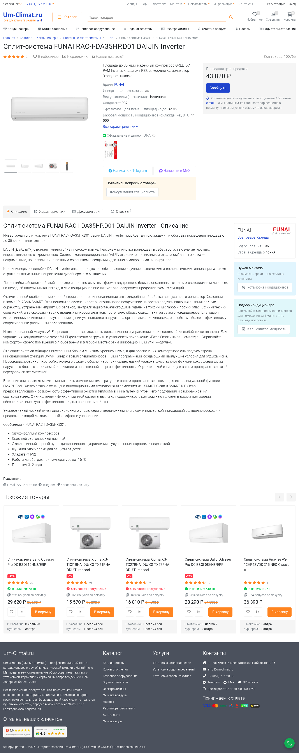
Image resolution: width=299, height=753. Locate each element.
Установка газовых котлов (172, 676)
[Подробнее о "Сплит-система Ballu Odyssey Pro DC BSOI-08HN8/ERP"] (208, 533)
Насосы (108, 702)
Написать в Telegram (130, 171)
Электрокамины (114, 689)
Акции (145, 4)
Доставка (160, 4)
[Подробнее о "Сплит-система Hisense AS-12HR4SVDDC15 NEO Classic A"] (268, 533)
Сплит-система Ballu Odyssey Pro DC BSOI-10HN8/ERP (30, 562)
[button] (67, 17)
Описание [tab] (19, 211)
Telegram (48, 485)
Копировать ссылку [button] (75, 485)
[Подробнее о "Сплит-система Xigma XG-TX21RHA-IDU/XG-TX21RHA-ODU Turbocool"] (90, 533)
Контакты (246, 4)
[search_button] (231, 17)
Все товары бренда (253, 237)
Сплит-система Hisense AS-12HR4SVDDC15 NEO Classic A (266, 564)
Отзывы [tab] (124, 211)
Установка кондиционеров (172, 663)
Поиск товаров (101, 18)
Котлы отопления (115, 669)
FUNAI (119, 85)
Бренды (131, 4)
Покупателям (197, 4)
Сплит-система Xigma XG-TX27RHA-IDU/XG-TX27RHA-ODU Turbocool (148, 564)
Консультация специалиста (132, 192)
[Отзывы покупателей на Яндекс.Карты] (17, 732)
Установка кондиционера (267, 287)
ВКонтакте (29, 485)
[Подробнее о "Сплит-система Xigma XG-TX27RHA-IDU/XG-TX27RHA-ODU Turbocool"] (149, 533)
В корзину (43, 612)
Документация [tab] (90, 211)
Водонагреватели (115, 682)
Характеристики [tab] (52, 211)
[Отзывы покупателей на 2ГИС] (50, 732)
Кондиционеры (114, 663)
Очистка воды (113, 721)
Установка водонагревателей (174, 669)
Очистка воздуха (115, 695)
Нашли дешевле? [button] (109, 57)
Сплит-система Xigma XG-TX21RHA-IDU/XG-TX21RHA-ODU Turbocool (89, 564)
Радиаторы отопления (119, 708)
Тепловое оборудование (120, 676)
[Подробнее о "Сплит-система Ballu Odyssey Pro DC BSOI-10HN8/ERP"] (31, 533)
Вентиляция (111, 715)
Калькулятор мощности (266, 329)
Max (231, 682)
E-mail (11, 485)
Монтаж (176, 4)
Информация (223, 4)
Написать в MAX (177, 171)
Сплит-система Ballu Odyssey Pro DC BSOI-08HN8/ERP (208, 562)
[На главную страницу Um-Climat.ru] (22, 17)
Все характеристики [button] (119, 127)
